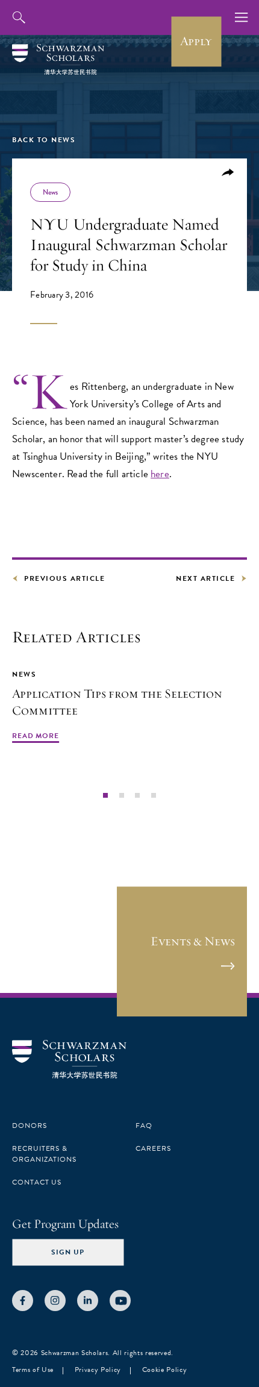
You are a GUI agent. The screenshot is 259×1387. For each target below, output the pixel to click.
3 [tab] (137, 795)
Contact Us (36, 1182)
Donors (29, 1125)
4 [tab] (153, 795)
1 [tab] (105, 795)
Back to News (43, 139)
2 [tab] (122, 795)
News (50, 192)
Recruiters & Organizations (44, 1154)
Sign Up (67, 1252)
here (160, 473)
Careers (153, 1148)
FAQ (144, 1125)
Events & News (193, 941)
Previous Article (64, 578)
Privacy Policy (98, 1369)
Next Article (205, 578)
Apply (196, 41)
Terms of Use (33, 1369)
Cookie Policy (164, 1369)
